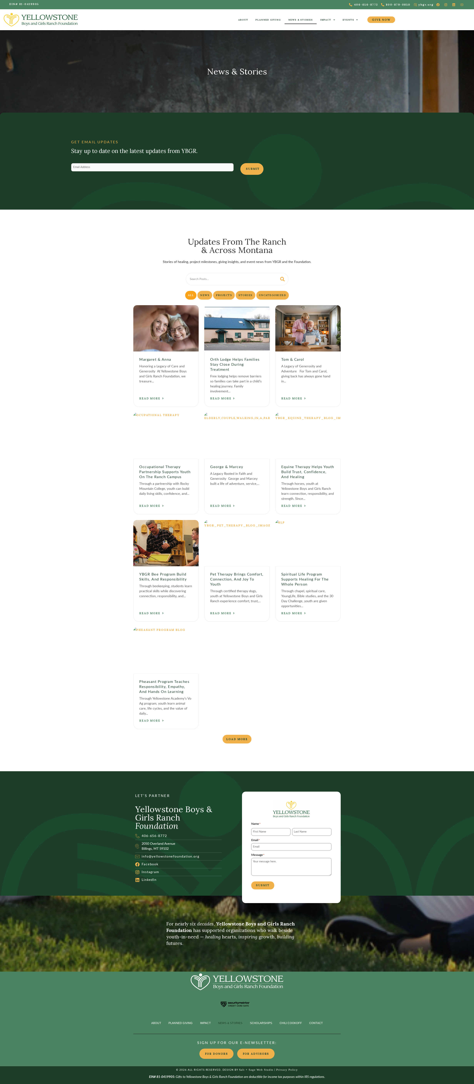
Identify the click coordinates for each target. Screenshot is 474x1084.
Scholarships (261, 1023)
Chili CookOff (291, 1023)
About (243, 19)
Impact (325, 19)
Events (348, 19)
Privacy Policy (287, 1069)
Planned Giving (268, 19)
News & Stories (300, 19)
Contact (316, 1023)
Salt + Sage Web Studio (256, 1069)
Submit (253, 169)
